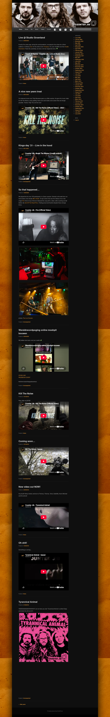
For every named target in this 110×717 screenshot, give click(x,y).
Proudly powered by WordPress (55, 711)
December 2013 (79, 105)
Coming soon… (27, 441)
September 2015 (79, 70)
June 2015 (78, 76)
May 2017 (77, 57)
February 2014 (79, 101)
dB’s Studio (36, 198)
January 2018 (78, 52)
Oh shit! (23, 542)
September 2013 (79, 108)
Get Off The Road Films (31, 203)
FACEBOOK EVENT (24, 377)
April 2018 (78, 48)
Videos (42, 29)
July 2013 (77, 112)
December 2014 (79, 86)
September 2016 (79, 59)
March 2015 (78, 81)
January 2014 (78, 103)
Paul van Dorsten (28, 318)
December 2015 (79, 65)
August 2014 (78, 92)
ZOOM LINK (22, 375)
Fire (23, 201)
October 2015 (78, 68)
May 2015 (77, 77)
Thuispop (46, 46)
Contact (49, 29)
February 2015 (79, 83)
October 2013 (78, 106)
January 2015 (78, 85)
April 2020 (78, 45)
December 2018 (79, 47)
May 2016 (77, 63)
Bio (31, 29)
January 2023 (78, 39)
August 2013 (78, 110)
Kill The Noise (26, 393)
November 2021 (79, 41)
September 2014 (79, 90)
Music (36, 29)
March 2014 (78, 99)
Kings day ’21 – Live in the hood (35, 145)
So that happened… (29, 189)
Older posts (22, 704)
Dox (31, 46)
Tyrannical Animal (28, 601)
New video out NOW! (29, 486)
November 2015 (79, 66)
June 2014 (78, 95)
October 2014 (78, 88)
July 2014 (77, 94)
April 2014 (78, 97)
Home (20, 29)
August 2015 (78, 72)
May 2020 (77, 43)
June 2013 (78, 114)
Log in (77, 120)
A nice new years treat (30, 91)
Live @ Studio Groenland (32, 37)
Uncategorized (26, 181)
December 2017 (79, 54)
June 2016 (78, 61)
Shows (26, 29)
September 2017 (79, 56)
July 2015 (77, 74)
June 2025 (78, 37)
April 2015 (78, 79)
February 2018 (79, 50)
